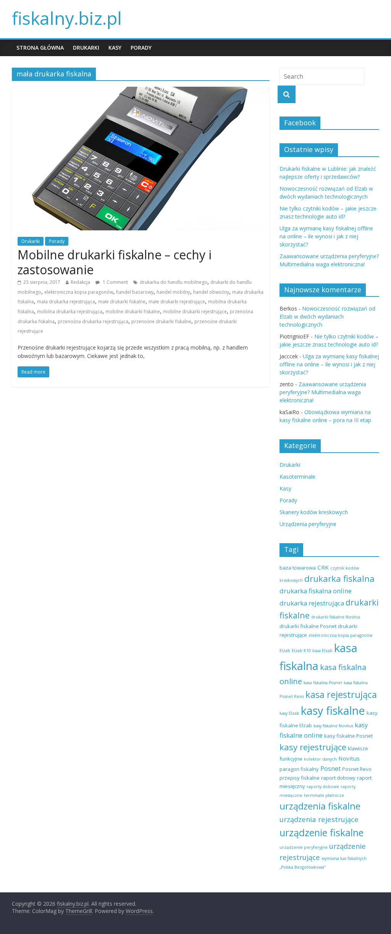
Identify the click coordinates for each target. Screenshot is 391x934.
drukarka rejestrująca (312, 603)
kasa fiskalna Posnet (323, 682)
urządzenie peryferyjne (304, 847)
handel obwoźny (211, 292)
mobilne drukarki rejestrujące (195, 311)
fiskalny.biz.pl (67, 18)
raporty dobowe (323, 786)
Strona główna (40, 47)
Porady (141, 47)
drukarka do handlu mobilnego (173, 282)
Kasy (114, 47)
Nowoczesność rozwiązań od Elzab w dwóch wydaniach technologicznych (327, 316)
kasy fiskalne (333, 710)
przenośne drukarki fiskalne (161, 321)
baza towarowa (298, 567)
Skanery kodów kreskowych (314, 512)
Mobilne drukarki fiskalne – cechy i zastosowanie (115, 261)
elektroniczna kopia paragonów (78, 292)
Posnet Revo (357, 769)
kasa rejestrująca (341, 694)
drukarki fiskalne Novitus (335, 617)
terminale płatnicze (324, 795)
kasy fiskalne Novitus (333, 725)
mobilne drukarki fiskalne (132, 311)
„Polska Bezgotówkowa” (303, 867)
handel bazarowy (134, 292)
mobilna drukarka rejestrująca (69, 311)
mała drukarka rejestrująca (66, 301)
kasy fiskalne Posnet (348, 735)
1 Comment (115, 282)
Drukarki (86, 47)
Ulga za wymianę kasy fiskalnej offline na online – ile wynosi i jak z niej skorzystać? (326, 236)
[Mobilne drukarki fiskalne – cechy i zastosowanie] (141, 91)
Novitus (349, 758)
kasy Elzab (289, 713)
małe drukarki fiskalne (121, 301)
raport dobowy (338, 777)
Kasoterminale (297, 476)
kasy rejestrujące (313, 747)
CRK (323, 567)
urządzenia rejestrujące (319, 819)
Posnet (330, 768)
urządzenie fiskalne (322, 832)
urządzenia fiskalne (320, 806)
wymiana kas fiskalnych (344, 858)
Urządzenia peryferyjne (308, 524)
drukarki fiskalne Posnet (308, 626)
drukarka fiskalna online (316, 590)
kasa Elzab (322, 650)
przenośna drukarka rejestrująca (93, 321)
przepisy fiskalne (300, 777)
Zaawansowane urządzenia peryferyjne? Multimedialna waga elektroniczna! (323, 392)
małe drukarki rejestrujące (177, 301)
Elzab (285, 650)
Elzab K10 (301, 650)
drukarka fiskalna (339, 578)
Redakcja (80, 282)
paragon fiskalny (299, 769)
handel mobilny (173, 292)
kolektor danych (320, 759)
